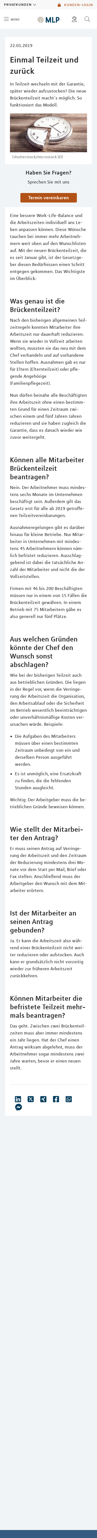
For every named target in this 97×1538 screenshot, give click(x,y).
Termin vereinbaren (48, 197)
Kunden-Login (78, 4)
